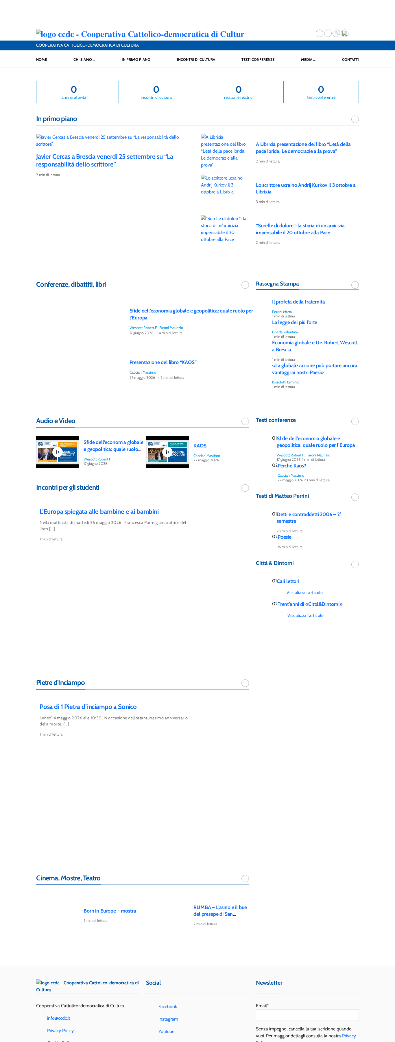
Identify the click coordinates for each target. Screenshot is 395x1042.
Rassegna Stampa (277, 283)
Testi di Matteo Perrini (282, 495)
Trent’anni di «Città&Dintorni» (310, 604)
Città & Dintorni (275, 563)
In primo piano (136, 59)
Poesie (284, 537)
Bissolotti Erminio (285, 382)
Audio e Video (55, 420)
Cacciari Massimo (143, 372)
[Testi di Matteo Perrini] (355, 497)
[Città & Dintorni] (355, 564)
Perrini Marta (282, 312)
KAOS (199, 446)
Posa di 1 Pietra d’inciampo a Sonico (88, 707)
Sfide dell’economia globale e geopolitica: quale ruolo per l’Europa (113, 449)
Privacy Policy (60, 1030)
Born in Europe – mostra (110, 910)
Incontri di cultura (196, 59)
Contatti (350, 59)
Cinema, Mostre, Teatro (68, 878)
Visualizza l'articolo (305, 592)
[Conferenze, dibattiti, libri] (245, 285)
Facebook (167, 1006)
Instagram (167, 1019)
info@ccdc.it (58, 1018)
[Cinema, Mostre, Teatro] (245, 878)
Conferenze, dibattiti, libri (71, 284)
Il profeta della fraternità (298, 302)
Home (41, 59)
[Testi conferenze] (355, 421)
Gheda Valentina (285, 332)
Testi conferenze (257, 59)
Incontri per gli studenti (67, 487)
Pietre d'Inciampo (60, 682)
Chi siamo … (84, 59)
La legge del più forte (294, 322)
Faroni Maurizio (171, 328)
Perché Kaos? (292, 465)
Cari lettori (288, 581)
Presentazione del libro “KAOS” (163, 362)
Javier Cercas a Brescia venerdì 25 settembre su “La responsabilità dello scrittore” (104, 160)
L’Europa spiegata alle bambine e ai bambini (99, 511)
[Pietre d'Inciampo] (245, 683)
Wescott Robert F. (144, 328)
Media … (308, 59)
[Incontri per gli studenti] (245, 488)
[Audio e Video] (245, 421)
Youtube (165, 1031)
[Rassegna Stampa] (355, 285)
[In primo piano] (355, 119)
